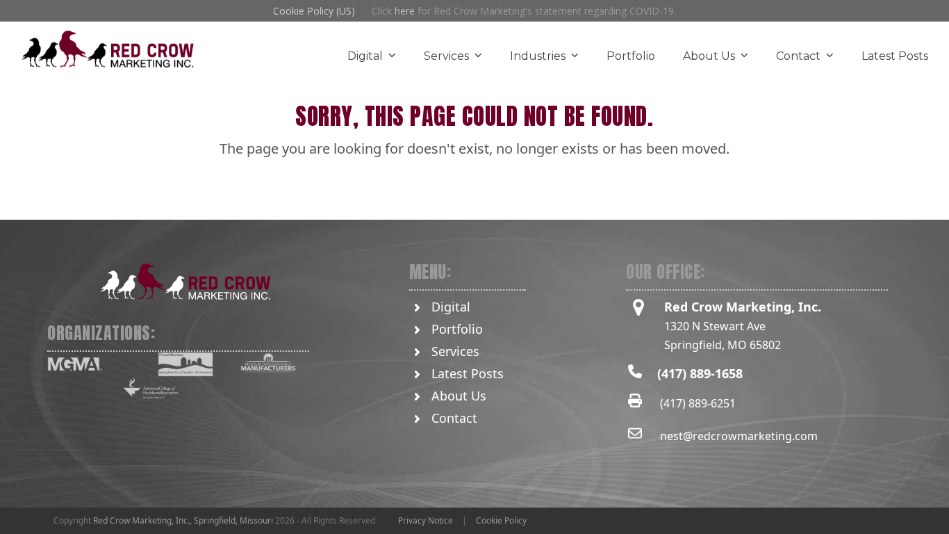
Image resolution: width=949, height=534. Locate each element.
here (405, 10)
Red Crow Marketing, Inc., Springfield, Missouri (183, 520)
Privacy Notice (425, 520)
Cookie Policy (501, 520)
